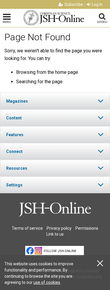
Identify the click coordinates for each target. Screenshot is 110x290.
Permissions (86, 228)
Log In (97, 4)
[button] (55, 101)
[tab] (55, 101)
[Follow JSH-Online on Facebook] (30, 250)
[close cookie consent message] (100, 263)
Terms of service (27, 228)
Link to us (55, 234)
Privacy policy (59, 228)
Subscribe (74, 4)
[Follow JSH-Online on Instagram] (38, 250)
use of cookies (46, 282)
